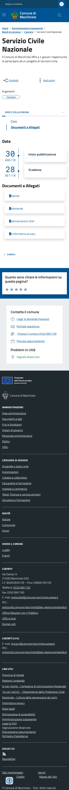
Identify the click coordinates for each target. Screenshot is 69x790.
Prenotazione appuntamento (19, 732)
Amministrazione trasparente (27, 28)
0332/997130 (21, 587)
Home (5, 28)
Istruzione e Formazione (16, 500)
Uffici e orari (9, 618)
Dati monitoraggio (12, 772)
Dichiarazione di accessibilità (18, 714)
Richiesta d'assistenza (15, 736)
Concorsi (28, 32)
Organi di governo (12, 430)
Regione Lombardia (13, 4)
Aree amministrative (14, 413)
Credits (20, 777)
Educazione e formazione (16, 483)
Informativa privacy (13, 703)
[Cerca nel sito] (58, 15)
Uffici (5, 447)
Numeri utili (9, 624)
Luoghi (6, 550)
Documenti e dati (12, 419)
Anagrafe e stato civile (15, 466)
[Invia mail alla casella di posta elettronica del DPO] (33, 644)
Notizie (6, 519)
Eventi (6, 555)
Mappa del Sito (48, 777)
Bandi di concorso (11, 32)
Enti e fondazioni (12, 424)
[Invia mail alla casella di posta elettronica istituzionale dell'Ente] (34, 597)
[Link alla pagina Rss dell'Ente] (4, 754)
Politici (6, 441)
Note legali (8, 709)
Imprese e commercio (14, 489)
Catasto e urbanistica (14, 477)
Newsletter (8, 759)
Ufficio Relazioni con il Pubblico (20, 613)
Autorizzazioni (10, 472)
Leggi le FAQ (9, 723)
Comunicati (8, 525)
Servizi (41, 772)
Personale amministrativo (17, 436)
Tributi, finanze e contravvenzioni (21, 494)
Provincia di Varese (13, 675)
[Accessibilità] (9, 781)
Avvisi (5, 530)
